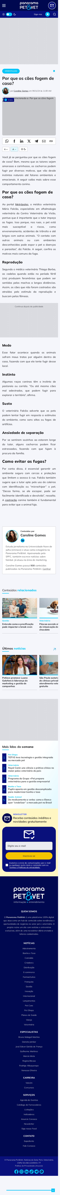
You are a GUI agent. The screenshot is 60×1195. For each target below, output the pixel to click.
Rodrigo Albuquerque (29, 1065)
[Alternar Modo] (23, 149)
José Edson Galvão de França (29, 1046)
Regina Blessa (29, 1061)
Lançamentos (29, 1001)
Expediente (29, 1141)
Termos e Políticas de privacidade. (24, 867)
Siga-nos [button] (38, 14)
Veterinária (29, 1024)
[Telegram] (36, 1172)
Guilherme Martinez (29, 1051)
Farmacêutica (29, 977)
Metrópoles (21, 204)
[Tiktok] (31, 1172)
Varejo (29, 1020)
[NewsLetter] (52, 5)
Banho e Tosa (29, 953)
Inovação (29, 991)
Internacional (29, 996)
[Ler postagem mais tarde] (54, 71)
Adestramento (29, 948)
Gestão (29, 986)
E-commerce (29, 972)
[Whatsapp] (41, 1172)
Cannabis (29, 958)
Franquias (29, 982)
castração (11, 500)
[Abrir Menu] (7, 5)
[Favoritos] (47, 14)
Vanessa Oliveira (29, 1070)
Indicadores (29, 1114)
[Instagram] (21, 1172)
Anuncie (39, 1166)
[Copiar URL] (51, 141)
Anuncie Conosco (29, 1119)
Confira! (47, 568)
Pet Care (29, 1005)
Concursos (29, 1087)
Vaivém (29, 1083)
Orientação (11, 71)
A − (14, 149)
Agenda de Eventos (29, 1100)
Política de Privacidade (24, 1166)
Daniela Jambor (29, 1042)
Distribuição (29, 967)
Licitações (29, 1109)
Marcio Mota (29, 1056)
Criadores (29, 962)
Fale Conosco (29, 1146)
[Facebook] (16, 1172)
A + (6, 149)
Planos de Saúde (29, 1015)
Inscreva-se (29, 855)
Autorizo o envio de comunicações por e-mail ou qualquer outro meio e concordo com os (29, 865)
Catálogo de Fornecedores (29, 1105)
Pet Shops (29, 1010)
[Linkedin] (26, 1172)
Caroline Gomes (21, 91)
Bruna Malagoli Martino (29, 1037)
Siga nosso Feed (29, 1128)
